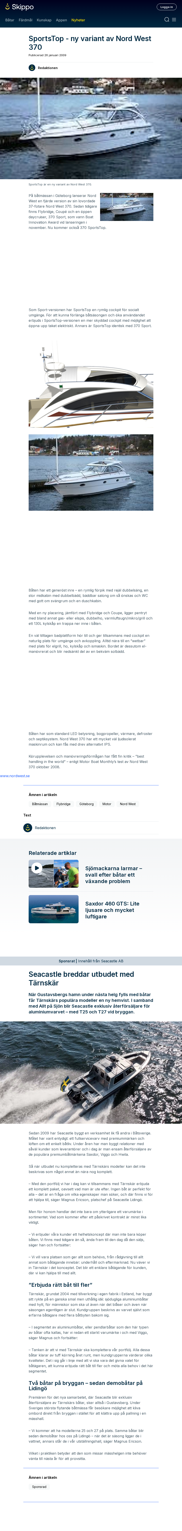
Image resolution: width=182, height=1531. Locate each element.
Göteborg (86, 804)
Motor (107, 804)
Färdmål (25, 20)
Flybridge (64, 804)
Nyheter (78, 20)
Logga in (166, 7)
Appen (61, 20)
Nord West (128, 804)
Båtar (9, 20)
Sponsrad (39, 1487)
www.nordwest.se (15, 776)
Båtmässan (40, 804)
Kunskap (44, 20)
